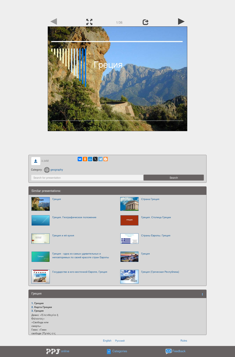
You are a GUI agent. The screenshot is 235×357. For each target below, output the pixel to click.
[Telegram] (100, 159)
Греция (56, 199)
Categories (119, 351)
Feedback (178, 351)
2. (32, 307)
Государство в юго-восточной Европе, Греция (79, 271)
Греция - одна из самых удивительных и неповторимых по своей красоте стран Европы (80, 255)
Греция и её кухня (63, 235)
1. (32, 303)
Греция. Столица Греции (156, 217)
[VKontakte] (80, 159)
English (107, 340)
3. (32, 310)
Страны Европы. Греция (155, 235)
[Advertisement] (117, 8)
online (65, 351)
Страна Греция (150, 199)
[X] (95, 159)
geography (56, 169)
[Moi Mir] (90, 159)
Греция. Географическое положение (74, 217)
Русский (120, 340)
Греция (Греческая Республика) (160, 271)
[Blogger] (105, 159)
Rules (183, 340)
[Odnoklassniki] (85, 159)
